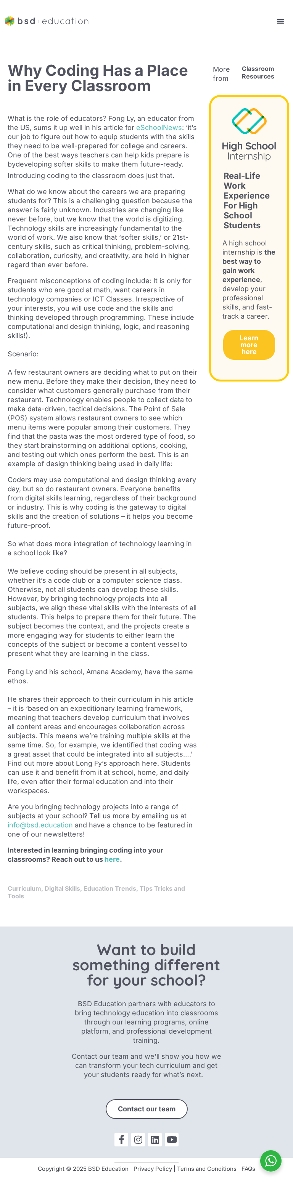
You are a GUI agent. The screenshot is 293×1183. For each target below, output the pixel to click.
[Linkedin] (155, 1139)
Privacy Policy (153, 1168)
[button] (280, 21)
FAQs (248, 1168)
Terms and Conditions (207, 1168)
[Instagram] (138, 1139)
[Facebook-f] (121, 1139)
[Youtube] (172, 1139)
